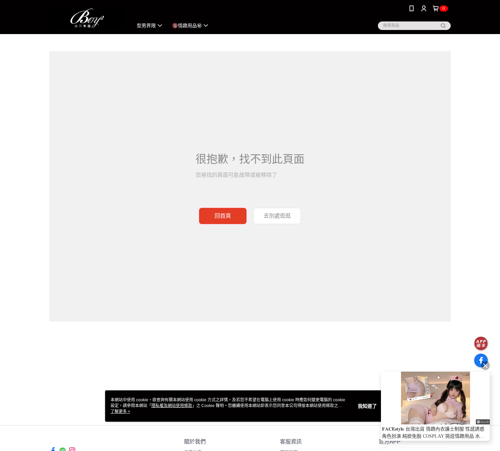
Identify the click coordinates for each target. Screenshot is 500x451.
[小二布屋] (87, 18)
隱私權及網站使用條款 (171, 405)
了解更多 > (120, 411)
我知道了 (367, 406)
